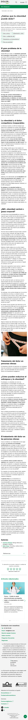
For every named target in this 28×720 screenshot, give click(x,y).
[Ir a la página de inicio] (5, 2)
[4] (17, 569)
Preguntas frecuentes (8, 638)
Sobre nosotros (6, 635)
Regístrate (5, 640)
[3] (14, 569)
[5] (20, 569)
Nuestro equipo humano (9, 633)
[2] (11, 569)
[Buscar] (16, 2)
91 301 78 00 (7, 628)
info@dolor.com (10, 630)
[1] (8, 569)
